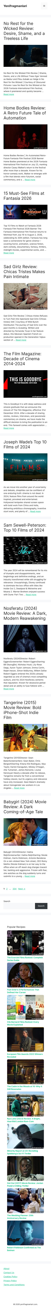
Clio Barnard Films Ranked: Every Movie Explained (23, 1023)
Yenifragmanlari (15, 6)
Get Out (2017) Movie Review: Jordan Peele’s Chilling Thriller (25, 1184)
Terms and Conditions (14, 1285)
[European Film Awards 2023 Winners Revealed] (25, 1039)
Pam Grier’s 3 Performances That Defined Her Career (23, 991)
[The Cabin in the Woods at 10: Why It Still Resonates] (25, 1071)
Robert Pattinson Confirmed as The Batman (24, 1249)
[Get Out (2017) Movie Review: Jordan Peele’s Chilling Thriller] (25, 1168)
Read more (9, 94)
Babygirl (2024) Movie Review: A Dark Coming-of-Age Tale (25, 806)
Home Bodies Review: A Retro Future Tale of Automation (25, 112)
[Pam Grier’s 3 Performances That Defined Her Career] (25, 975)
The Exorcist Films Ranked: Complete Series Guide (25, 958)
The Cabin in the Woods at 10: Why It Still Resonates (24, 1087)
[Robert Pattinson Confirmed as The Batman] (25, 1233)
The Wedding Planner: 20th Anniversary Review (20, 1216)
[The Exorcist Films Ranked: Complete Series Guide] (25, 942)
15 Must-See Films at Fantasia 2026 (24, 196)
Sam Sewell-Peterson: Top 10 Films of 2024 (25, 528)
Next (21, 889)
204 (15, 889)
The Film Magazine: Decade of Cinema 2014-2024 (22, 358)
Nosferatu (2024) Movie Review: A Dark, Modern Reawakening (25, 613)
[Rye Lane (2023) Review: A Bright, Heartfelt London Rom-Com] (25, 1104)
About (6, 1268)
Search (7, 901)
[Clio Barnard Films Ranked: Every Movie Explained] (25, 1007)
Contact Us (9, 1272)
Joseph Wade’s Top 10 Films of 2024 (25, 444)
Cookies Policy (10, 1276)
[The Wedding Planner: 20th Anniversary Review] (25, 1200)
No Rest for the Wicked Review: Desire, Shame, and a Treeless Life (24, 31)
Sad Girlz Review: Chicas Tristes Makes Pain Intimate (24, 271)
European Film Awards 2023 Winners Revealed (25, 1055)
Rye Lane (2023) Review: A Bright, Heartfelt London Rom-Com (23, 1120)
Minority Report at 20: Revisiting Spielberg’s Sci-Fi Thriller (22, 1152)
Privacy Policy (10, 1281)
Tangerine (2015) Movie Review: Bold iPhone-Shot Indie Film (22, 710)
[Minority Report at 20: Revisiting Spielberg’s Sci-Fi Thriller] (25, 1136)
